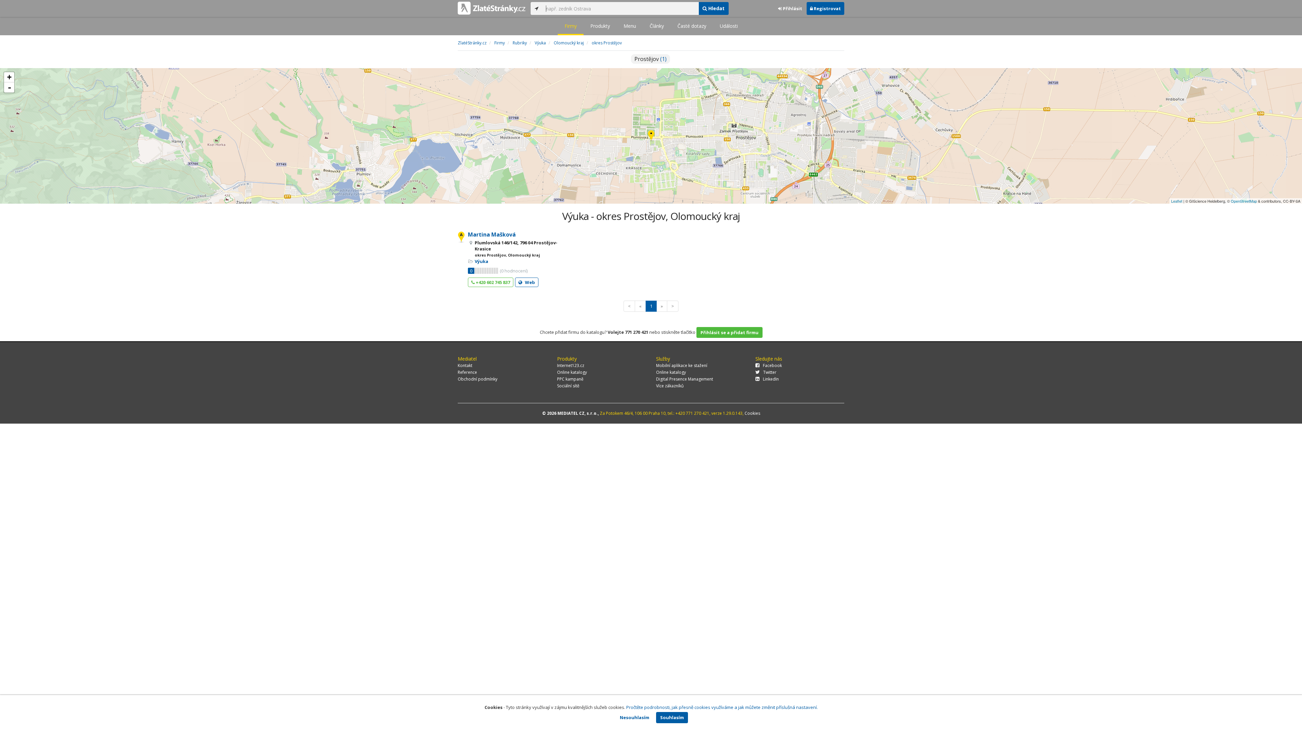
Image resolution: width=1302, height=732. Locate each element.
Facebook (772, 365)
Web (529, 282)
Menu (630, 26)
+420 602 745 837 (492, 282)
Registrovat (827, 8)
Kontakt (465, 365)
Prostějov (650, 59)
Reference (467, 372)
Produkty (600, 26)
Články (657, 26)
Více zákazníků (670, 386)
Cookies (752, 413)
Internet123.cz (570, 365)
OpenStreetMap (1244, 201)
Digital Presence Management (684, 379)
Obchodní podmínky (477, 379)
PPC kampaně (570, 379)
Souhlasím (672, 717)
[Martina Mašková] (651, 136)
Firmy (571, 26)
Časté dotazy (691, 26)
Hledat (716, 8)
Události (729, 26)
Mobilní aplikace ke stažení (681, 365)
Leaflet (1176, 201)
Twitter (769, 372)
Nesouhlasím (634, 717)
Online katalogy (572, 372)
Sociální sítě (568, 386)
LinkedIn (771, 379)
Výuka (481, 261)
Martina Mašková (492, 234)
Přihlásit (792, 8)
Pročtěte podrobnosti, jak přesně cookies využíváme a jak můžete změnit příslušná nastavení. (722, 707)
